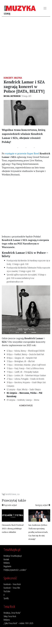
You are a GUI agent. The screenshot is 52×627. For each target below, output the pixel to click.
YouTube (7, 591)
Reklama (7, 562)
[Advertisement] (26, 46)
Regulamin (7, 566)
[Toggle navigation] (45, 8)
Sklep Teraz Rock (10, 616)
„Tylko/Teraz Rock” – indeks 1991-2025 (18, 623)
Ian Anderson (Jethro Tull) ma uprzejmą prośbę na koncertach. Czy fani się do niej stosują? (38, 532)
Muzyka (18, 77)
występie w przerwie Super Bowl (22, 153)
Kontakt (6, 559)
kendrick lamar (11, 494)
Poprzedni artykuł (10, 505)
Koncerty (8, 77)
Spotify (6, 598)
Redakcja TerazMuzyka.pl (13, 555)
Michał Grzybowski (12, 96)
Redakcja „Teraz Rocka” (12, 612)
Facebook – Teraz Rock (12, 584)
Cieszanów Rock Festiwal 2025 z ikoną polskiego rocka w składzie (12, 528)
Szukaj (7, 13)
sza (18, 494)
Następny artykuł (41, 505)
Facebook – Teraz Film (12, 587)
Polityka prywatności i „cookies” (15, 569)
